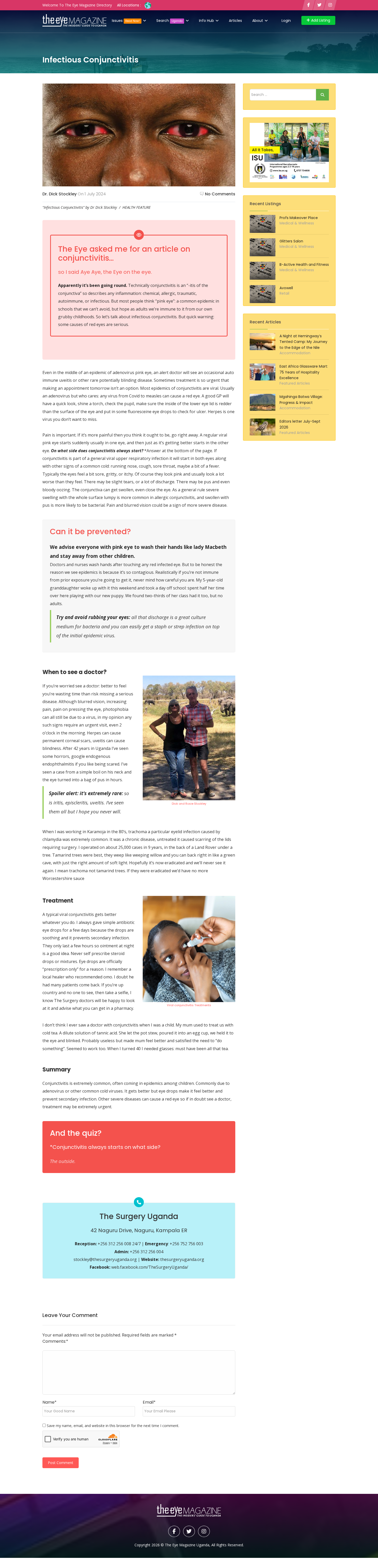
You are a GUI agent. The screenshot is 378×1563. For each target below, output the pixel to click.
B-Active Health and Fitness (304, 264)
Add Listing (320, 20)
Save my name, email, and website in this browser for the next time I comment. (113, 1425)
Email (149, 1402)
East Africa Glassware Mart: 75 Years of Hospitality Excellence (304, 372)
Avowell (286, 287)
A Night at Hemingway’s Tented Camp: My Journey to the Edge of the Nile (303, 341)
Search (169, 20)
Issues (126, 20)
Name (49, 1402)
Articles (235, 20)
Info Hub (207, 20)
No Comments (220, 194)
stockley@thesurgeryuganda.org (105, 1259)
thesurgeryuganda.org (182, 1259)
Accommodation (295, 353)
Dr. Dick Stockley (59, 194)
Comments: (55, 1341)
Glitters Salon (291, 241)
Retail (284, 293)
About (258, 20)
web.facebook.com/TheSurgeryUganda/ (149, 1267)
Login (286, 20)
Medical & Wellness (297, 223)
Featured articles (295, 383)
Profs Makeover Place (299, 217)
